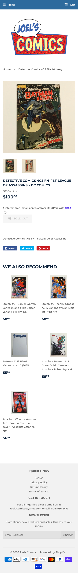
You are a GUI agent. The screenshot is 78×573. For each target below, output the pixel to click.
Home (7, 69)
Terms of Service (39, 491)
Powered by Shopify (52, 552)
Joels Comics (28, 552)
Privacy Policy (39, 482)
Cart (72, 4)
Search (39, 477)
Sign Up (68, 534)
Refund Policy (39, 486)
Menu (11, 4)
